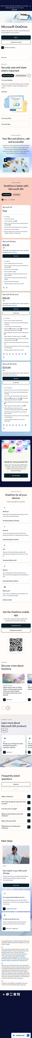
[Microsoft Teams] (3, 357)
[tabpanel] (16, 103)
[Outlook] (3, 287)
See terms (14, 252)
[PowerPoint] (13, 354)
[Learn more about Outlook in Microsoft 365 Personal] (21, 328)
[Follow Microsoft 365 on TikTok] (18, 994)
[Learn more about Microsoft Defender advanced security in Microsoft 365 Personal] (16, 340)
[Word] (7, 354)
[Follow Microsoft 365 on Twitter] (7, 994)
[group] (13, 688)
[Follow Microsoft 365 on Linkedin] (3, 994)
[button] (16, 57)
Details (7, 944)
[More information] (16, 221)
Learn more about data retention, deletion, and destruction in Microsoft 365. (15, 959)
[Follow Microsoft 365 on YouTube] (11, 994)
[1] (2, 947)
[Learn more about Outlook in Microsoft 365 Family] (21, 398)
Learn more (14, 9)
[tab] (8, 75)
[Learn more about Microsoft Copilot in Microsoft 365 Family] (21, 399)
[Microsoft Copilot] (3, 354)
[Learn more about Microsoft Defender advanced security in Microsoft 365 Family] (26, 409)
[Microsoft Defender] (25, 354)
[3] (2, 981)
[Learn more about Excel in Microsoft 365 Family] (10, 398)
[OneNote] (19, 354)
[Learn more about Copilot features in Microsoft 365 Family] (4, 403)
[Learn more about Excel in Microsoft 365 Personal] (10, 328)
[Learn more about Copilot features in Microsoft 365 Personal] (4, 334)
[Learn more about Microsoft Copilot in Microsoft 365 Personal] (21, 330)
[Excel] (10, 354)
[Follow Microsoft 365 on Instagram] (15, 994)
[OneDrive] (7, 287)
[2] (2, 963)
